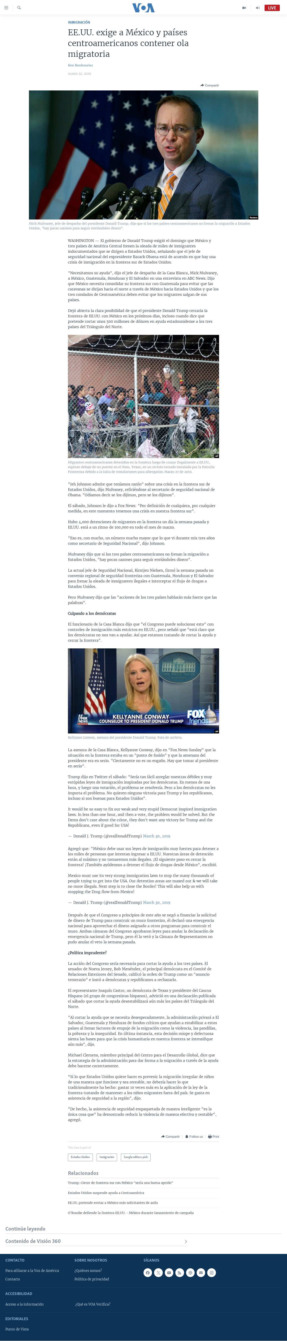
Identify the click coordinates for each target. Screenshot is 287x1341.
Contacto (12, 1279)
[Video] (244, 7)
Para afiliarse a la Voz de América (32, 1271)
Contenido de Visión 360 (33, 1241)
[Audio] (258, 7)
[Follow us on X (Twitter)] (158, 1273)
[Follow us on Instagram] (211, 1273)
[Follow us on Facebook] (148, 1273)
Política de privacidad (91, 1279)
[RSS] (179, 1273)
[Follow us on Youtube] (169, 1273)
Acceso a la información (24, 1304)
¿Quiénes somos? (88, 1271)
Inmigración (79, 22)
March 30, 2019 (156, 836)
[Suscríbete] (201, 1273)
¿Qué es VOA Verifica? (92, 1304)
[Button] (209, 85)
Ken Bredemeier (80, 65)
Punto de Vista (17, 1330)
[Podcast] (190, 1273)
